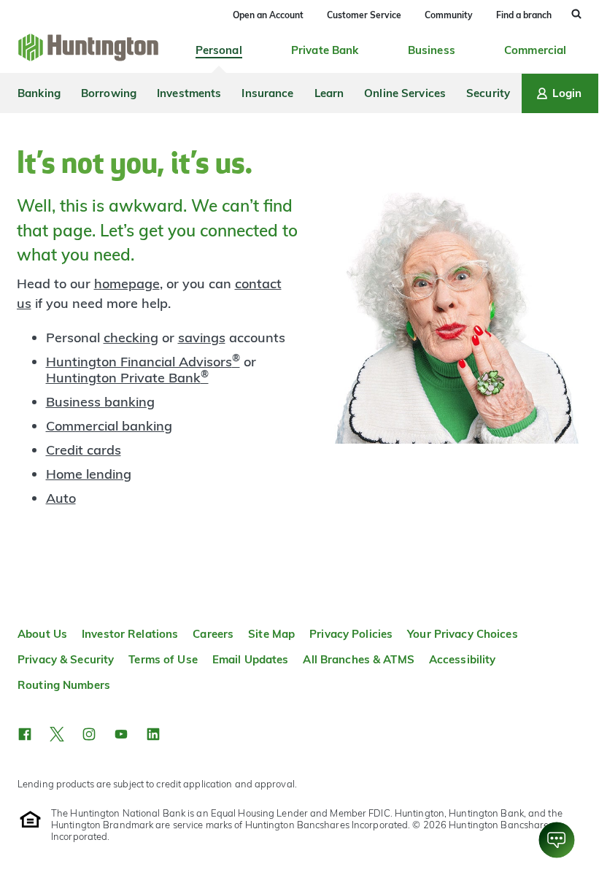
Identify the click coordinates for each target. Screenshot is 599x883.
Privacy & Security (66, 659)
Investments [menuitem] (189, 93)
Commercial (535, 50)
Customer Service (364, 14)
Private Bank (325, 50)
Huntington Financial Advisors (143, 361)
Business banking (100, 401)
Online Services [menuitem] (405, 93)
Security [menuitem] (488, 93)
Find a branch (524, 14)
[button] (25, 734)
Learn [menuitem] (329, 93)
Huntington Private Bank (127, 377)
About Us (42, 634)
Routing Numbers (64, 685)
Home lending (88, 474)
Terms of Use (163, 659)
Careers (213, 634)
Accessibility (462, 659)
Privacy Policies (351, 634)
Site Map (271, 634)
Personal (219, 50)
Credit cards (83, 449)
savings (201, 337)
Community (449, 14)
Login (566, 93)
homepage (127, 283)
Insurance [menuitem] (267, 93)
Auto (61, 498)
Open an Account (268, 14)
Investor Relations (130, 634)
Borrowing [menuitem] (108, 93)
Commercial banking (109, 425)
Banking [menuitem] (39, 93)
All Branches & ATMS (358, 659)
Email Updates (250, 659)
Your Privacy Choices (462, 634)
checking (131, 337)
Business (431, 50)
